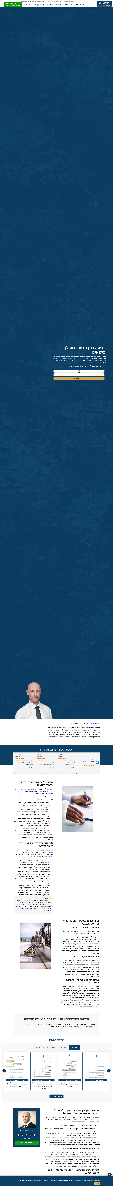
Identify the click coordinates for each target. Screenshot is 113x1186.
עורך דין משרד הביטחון (91, 723)
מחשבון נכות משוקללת (30, 5)
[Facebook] (35, 1135)
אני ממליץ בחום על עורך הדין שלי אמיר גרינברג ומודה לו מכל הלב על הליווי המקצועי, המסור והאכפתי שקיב (66, 764)
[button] (87, 4)
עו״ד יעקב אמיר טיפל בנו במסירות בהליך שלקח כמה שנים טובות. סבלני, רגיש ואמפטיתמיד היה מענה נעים (45, 764)
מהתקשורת (57, 5)
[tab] (74, 1047)
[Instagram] (31, 1135)
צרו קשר (42, 5)
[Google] (18, 1135)
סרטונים (51, 5)
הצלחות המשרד (80, 5)
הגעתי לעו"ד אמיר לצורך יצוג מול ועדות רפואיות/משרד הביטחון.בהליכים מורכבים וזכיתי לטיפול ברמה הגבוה (25, 764)
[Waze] (22, 1135)
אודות (89, 5)
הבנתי (97, 1183)
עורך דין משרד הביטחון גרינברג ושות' (88, 762)
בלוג (47, 5)
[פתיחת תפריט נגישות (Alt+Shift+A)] (109, 1175)
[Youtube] (26, 1135)
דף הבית (98, 723)
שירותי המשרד (68, 5)
